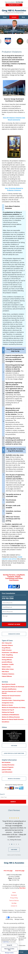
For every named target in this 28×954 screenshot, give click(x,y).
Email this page (19, 870)
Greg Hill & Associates (19, 945)
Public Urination (7, 650)
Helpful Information (9, 760)
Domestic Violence (7, 645)
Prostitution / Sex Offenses (10, 652)
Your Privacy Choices (16, 917)
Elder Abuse (5, 671)
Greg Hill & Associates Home (14, 11)
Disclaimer (14, 895)
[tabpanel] (14, 829)
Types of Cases (7, 640)
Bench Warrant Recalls (8, 684)
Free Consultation (8, 593)
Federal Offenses (7, 676)
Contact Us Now (14, 624)
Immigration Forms (7, 703)
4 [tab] (16, 844)
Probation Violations (8, 674)
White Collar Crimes (8, 669)
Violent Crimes (6, 667)
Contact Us (14, 906)
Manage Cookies (19, 919)
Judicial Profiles (6, 769)
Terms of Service (14, 900)
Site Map (14, 903)
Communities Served (14, 634)
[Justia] (18, 586)
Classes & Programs (7, 767)
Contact (14, 17)
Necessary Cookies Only (9, 949)
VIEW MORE (14, 745)
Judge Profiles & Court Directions (14, 753)
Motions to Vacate (7, 705)
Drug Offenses (6, 648)
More (23, 17)
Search (13, 802)
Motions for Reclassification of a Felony (13, 707)
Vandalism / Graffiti (8, 664)
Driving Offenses (7, 659)
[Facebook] (10, 586)
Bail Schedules (6, 762)
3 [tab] (14, 844)
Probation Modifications (9, 689)
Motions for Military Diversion (11, 717)
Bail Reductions (6, 698)
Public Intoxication (7, 657)
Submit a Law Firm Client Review (14, 855)
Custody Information (8, 765)
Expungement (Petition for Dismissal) (13, 686)
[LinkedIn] (14, 586)
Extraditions (5, 722)
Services (5, 682)
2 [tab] (12, 844)
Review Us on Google (14, 778)
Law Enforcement (7, 772)
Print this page (8, 870)
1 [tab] (9, 844)
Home (4, 17)
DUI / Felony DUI (7, 643)
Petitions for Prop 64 (8, 712)
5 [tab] (18, 844)
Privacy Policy (14, 898)
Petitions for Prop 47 (8, 710)
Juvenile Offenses (7, 662)
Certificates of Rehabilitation (10, 714)
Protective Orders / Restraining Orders (13, 700)
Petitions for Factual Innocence (11, 695)
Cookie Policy (9, 919)
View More (14, 849)
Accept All (9, 945)
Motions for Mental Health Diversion (13, 719)
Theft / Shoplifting (7, 655)
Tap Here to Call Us (14, 5)
